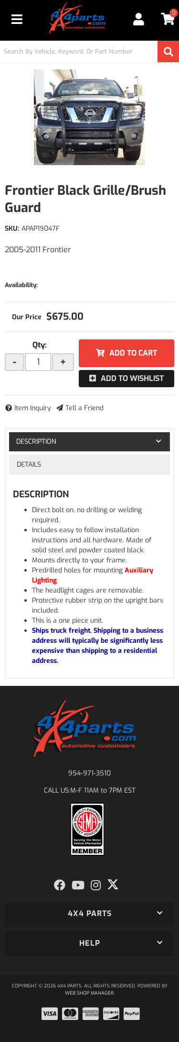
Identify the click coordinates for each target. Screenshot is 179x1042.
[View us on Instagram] (96, 885)
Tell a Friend (84, 408)
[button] (89, 51)
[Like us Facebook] (59, 885)
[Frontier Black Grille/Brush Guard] (89, 117)
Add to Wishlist (132, 378)
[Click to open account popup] (139, 19)
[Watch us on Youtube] (78, 885)
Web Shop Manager (89, 993)
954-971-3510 (89, 773)
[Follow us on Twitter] (113, 884)
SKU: (12, 228)
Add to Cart (133, 353)
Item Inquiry (32, 408)
